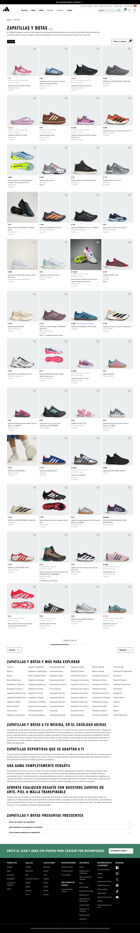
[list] (59, 41)
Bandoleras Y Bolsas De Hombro (16, 685)
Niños (41, 10)
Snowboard (117, 689)
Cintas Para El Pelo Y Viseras (79, 676)
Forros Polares (55, 689)
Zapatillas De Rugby (36, 680)
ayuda (95, 6)
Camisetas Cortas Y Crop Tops (80, 685)
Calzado (50, 10)
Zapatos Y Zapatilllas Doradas (36, 667)
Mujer (33, 10)
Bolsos (9, 676)
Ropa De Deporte (119, 680)
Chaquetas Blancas (57, 698)
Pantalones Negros (99, 711)
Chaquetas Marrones (58, 715)
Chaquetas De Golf (57, 706)
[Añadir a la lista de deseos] (34, 49)
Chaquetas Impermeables (55, 711)
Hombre (24, 10)
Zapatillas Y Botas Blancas (14, 702)
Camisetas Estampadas (37, 706)
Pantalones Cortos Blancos (99, 680)
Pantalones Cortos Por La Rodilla (102, 693)
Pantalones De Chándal (101, 698)
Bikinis (9, 671)
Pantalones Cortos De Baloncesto (100, 676)
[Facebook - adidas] (124, 868)
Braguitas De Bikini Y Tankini (15, 689)
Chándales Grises (56, 676)
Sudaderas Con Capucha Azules (80, 689)
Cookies (65, 928)
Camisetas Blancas (35, 711)
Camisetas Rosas (56, 671)
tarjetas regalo (118, 6)
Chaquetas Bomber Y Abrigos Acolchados (58, 680)
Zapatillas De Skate (35, 689)
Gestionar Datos (56, 928)
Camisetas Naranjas (57, 667)
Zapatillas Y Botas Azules (16, 693)
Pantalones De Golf (99, 706)
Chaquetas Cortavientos (80, 680)
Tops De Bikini (118, 698)
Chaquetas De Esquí (57, 702)
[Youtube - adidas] (124, 897)
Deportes (60, 10)
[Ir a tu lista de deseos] (129, 10)
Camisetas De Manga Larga (36, 715)
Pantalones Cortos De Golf (100, 685)
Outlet (69, 10)
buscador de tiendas (86, 6)
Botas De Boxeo (13, 706)
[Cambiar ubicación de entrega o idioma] (135, 6)
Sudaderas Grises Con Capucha (79, 693)
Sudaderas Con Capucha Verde (80, 707)
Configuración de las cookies (40, 928)
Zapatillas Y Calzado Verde (36, 698)
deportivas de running (51, 35)
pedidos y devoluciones (105, 6)
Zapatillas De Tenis (35, 693)
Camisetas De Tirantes (37, 702)
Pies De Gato (12, 711)
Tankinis (10, 667)
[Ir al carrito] (134, 10)
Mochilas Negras (77, 715)
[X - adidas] (124, 880)
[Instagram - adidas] (124, 874)
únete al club (128, 6)
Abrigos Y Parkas (77, 671)
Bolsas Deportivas (14, 680)
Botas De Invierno (77, 711)
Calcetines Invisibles (100, 715)
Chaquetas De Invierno (58, 684)
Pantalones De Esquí (100, 702)
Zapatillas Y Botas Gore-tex (16, 715)
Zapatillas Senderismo (37, 684)
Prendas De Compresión (122, 671)
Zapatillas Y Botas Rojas (37, 671)
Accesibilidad (104, 928)
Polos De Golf (118, 667)
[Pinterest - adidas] (124, 886)
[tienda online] (6, 9)
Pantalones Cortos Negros (99, 689)
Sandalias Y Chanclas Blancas (121, 685)
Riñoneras (117, 676)
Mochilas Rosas (98, 667)
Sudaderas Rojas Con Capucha (79, 698)
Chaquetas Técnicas (57, 693)
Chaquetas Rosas (77, 667)
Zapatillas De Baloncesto (16, 698)
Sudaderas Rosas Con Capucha (79, 702)
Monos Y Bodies (98, 671)
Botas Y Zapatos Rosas (37, 676)
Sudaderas (117, 693)
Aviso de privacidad (75, 928)
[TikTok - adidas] (124, 892)
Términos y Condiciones (91, 928)
